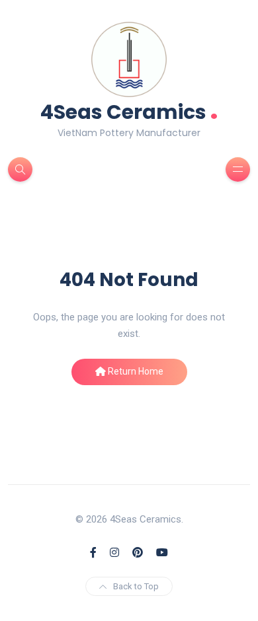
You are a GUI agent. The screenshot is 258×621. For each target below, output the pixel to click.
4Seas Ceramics (129, 110)
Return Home (134, 371)
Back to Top (136, 586)
